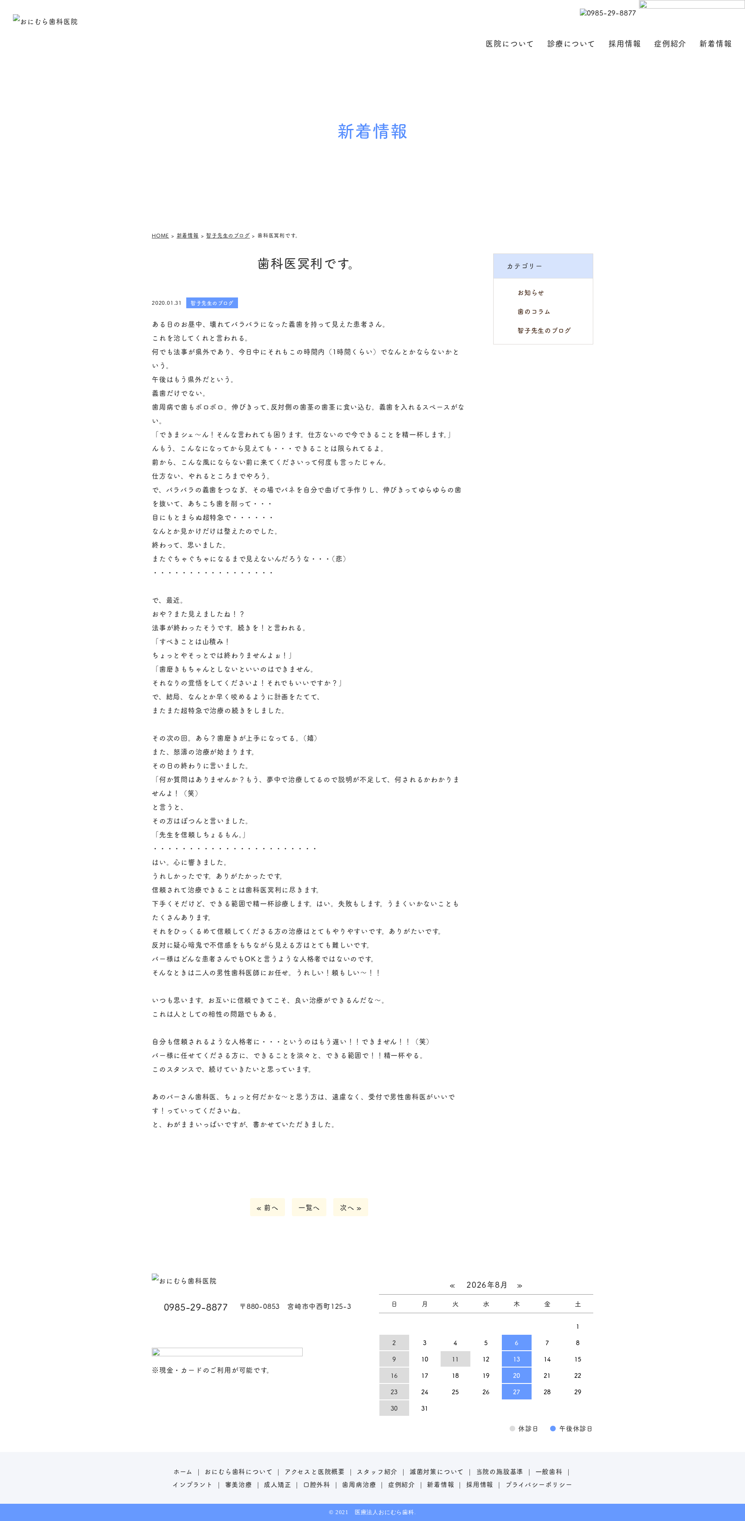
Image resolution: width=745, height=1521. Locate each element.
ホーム (183, 1471)
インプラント (192, 1484)
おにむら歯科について (238, 1471)
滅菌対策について (437, 1471)
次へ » (351, 1207)
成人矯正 (277, 1484)
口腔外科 (316, 1484)
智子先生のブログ (544, 330)
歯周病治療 (359, 1484)
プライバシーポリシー (539, 1484)
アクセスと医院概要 (315, 1471)
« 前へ (268, 1207)
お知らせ (531, 292)
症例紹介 (670, 43)
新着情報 (715, 43)
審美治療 (238, 1484)
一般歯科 (549, 1471)
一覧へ (309, 1207)
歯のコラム (534, 311)
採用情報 (624, 43)
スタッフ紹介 (377, 1471)
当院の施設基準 (500, 1471)
